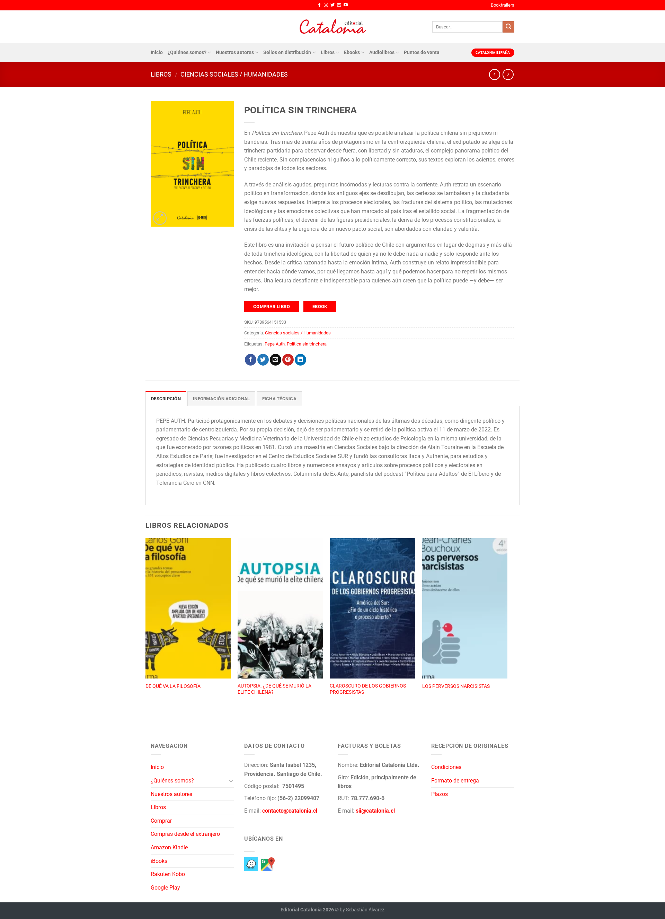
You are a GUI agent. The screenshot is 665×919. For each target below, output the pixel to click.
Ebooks (352, 52)
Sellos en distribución (287, 52)
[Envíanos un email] (339, 5)
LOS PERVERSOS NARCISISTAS (456, 686)
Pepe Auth (275, 344)
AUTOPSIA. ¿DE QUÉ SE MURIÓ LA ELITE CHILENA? (274, 689)
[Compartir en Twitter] (263, 360)
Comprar (161, 820)
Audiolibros (381, 52)
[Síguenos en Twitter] (332, 5)
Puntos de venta (422, 52)
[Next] (507, 626)
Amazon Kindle (169, 847)
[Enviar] (508, 27)
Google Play (165, 887)
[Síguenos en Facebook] (319, 5)
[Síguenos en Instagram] (326, 5)
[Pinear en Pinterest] (288, 360)
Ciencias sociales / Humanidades (234, 74)
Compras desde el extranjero (185, 834)
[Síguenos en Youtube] (346, 5)
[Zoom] (160, 218)
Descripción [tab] (166, 398)
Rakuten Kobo (168, 874)
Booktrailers (502, 5)
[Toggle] (231, 781)
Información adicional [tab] (221, 398)
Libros (328, 52)
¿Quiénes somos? (187, 52)
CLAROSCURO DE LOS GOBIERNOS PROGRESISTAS (368, 689)
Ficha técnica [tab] (279, 398)
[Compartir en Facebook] (250, 360)
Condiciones (446, 767)
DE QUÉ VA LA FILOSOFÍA (173, 686)
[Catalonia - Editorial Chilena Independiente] (332, 26)
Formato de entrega (455, 780)
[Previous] (146, 626)
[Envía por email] (275, 360)
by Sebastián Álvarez (362, 910)
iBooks (159, 861)
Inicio (157, 52)
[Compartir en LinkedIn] (300, 360)
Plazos (439, 794)
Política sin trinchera (307, 344)
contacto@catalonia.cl (289, 810)
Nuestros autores (235, 52)
